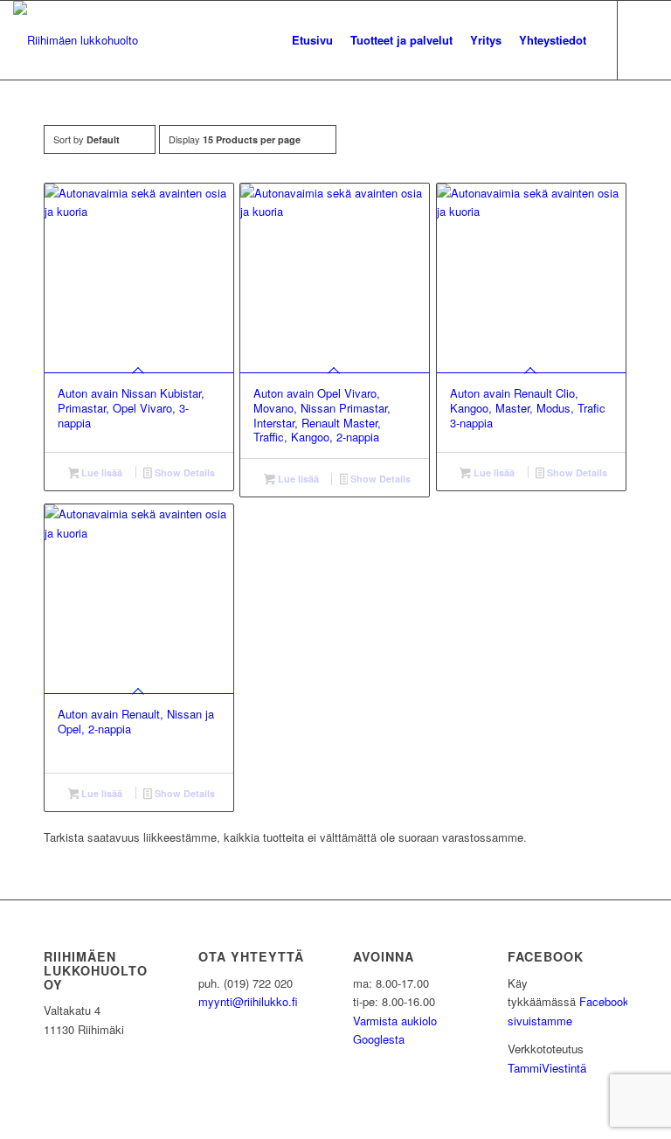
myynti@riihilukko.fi (248, 1001)
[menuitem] (312, 40)
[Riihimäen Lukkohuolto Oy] (75, 40)
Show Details (183, 472)
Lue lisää (100, 472)
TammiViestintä (547, 1067)
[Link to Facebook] (645, 39)
